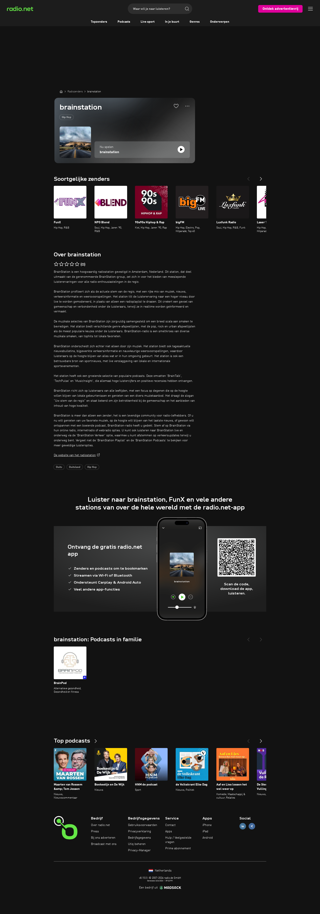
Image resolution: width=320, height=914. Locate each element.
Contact (170, 825)
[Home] (61, 91)
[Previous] (248, 177)
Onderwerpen (219, 21)
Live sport (148, 21)
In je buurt (172, 21)
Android (207, 837)
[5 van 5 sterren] (77, 264)
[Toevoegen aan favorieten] (176, 105)
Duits (59, 467)
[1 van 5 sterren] (56, 264)
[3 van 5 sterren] (66, 264)
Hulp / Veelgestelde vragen (178, 840)
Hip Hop (66, 117)
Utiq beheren (137, 844)
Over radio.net (100, 825)
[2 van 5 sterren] (61, 264)
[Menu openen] (310, 8)
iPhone (207, 825)
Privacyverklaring (139, 831)
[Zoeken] (187, 8)
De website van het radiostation (75, 455)
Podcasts (124, 21)
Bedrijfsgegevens (139, 837)
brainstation (109, 152)
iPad (205, 831)
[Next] (261, 177)
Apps (168, 831)
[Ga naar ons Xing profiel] (252, 826)
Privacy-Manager (139, 850)
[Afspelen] (181, 149)
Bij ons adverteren (103, 837)
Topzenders (99, 21)
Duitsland (74, 467)
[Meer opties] (187, 106)
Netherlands (163, 870)
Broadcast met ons (103, 844)
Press (95, 831)
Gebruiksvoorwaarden (142, 825)
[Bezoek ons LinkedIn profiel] (242, 826)
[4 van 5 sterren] (71, 264)
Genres (195, 21)
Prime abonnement (178, 848)
